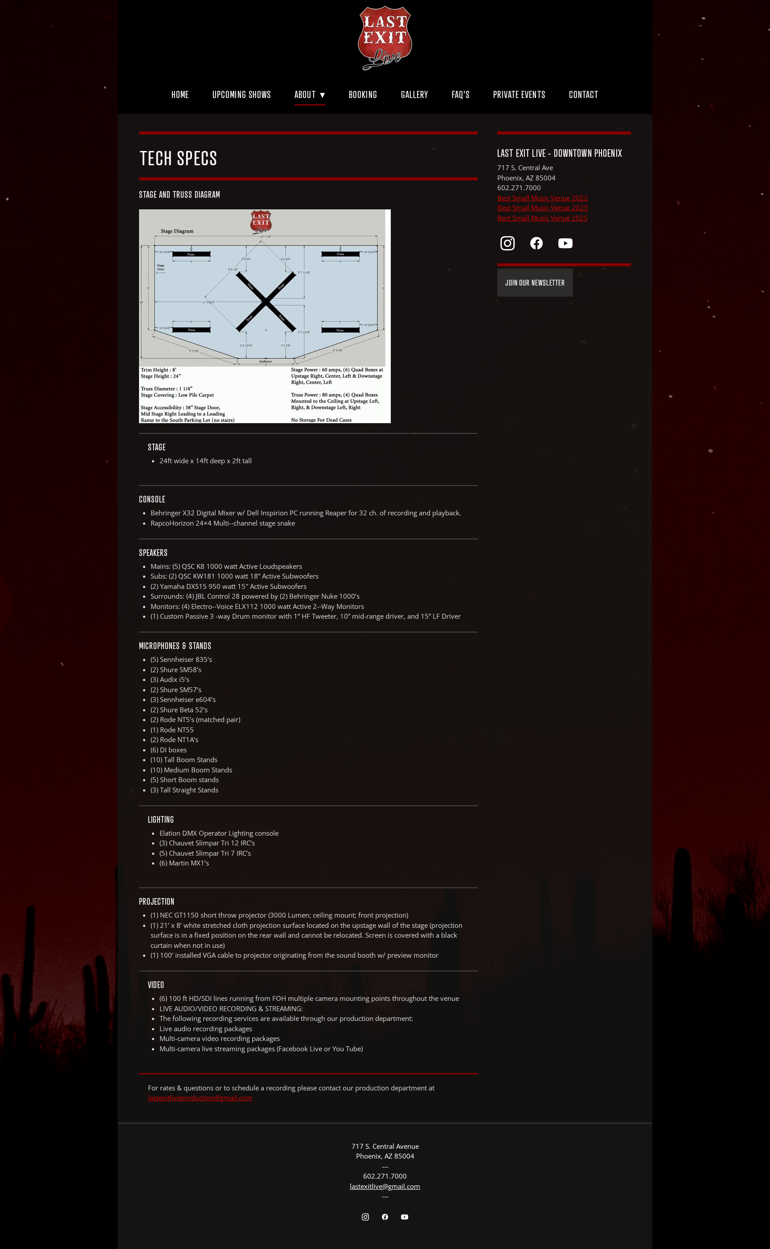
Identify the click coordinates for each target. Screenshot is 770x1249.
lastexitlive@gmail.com (385, 1186)
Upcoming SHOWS (242, 94)
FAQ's (461, 94)
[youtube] (565, 243)
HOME (180, 94)
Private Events (519, 94)
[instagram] (507, 243)
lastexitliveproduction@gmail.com (200, 1097)
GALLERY (415, 94)
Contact (584, 94)
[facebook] (536, 243)
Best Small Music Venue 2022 (542, 198)
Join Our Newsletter (535, 282)
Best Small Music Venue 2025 (542, 218)
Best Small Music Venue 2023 (542, 207)
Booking (363, 94)
